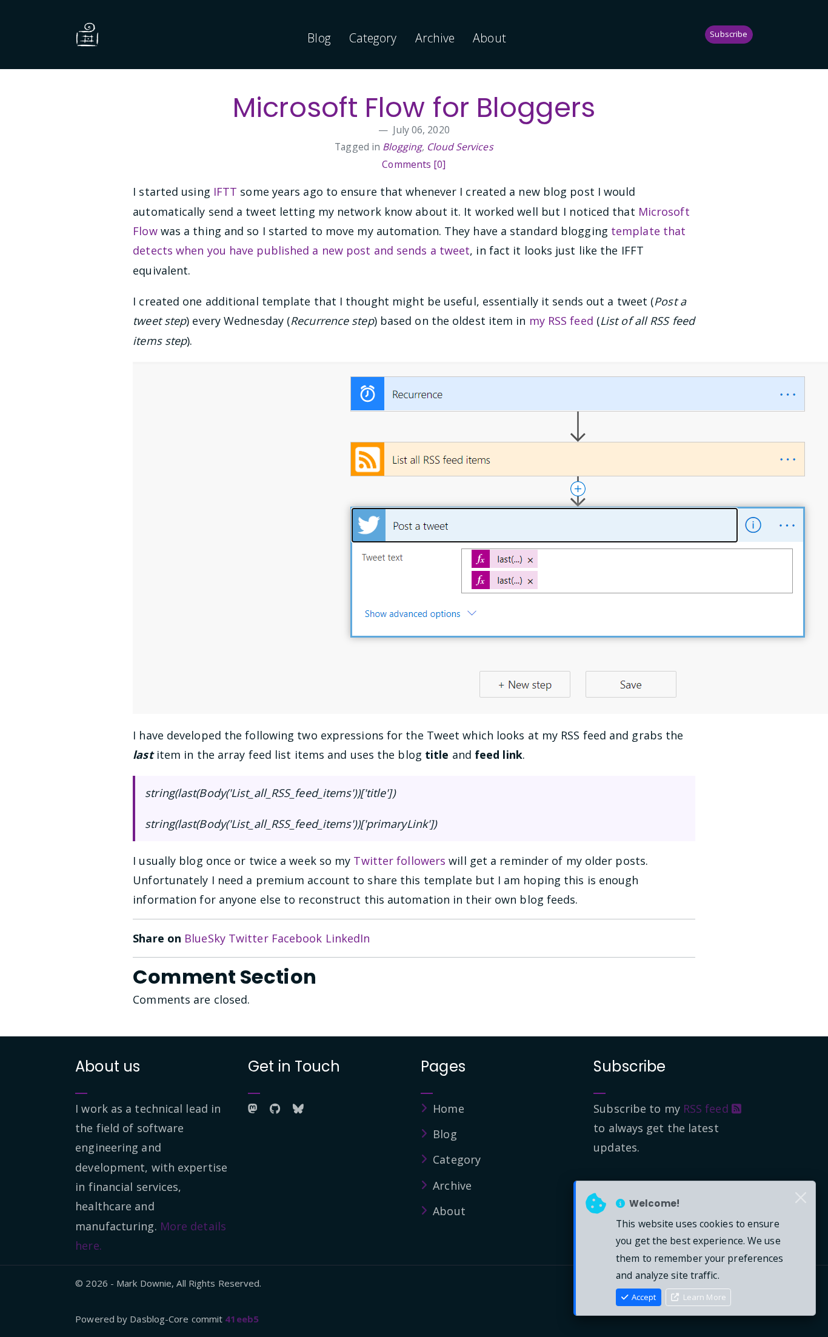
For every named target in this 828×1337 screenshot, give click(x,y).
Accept (643, 1297)
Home (448, 1108)
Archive (435, 38)
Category (373, 38)
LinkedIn (348, 938)
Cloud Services (460, 146)
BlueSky (204, 938)
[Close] (800, 1198)
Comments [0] (414, 164)
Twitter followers (399, 860)
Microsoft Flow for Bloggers (414, 107)
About (489, 38)
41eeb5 (242, 1319)
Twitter (249, 938)
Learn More (703, 1297)
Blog (318, 38)
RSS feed (707, 1108)
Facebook (297, 938)
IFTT (225, 191)
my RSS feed (561, 320)
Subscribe (728, 33)
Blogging (402, 146)
